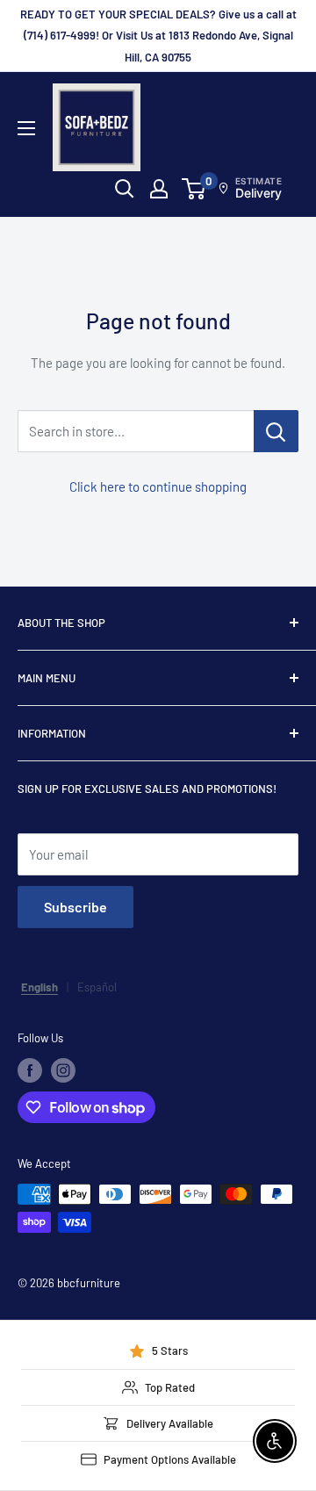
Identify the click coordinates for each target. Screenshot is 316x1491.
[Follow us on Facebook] (30, 1070)
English (39, 987)
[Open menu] (26, 128)
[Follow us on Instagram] (63, 1070)
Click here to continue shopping (158, 486)
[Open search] (124, 188)
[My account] (159, 188)
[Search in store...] (276, 431)
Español (97, 987)
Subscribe (75, 906)
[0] (194, 188)
